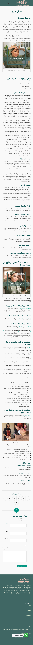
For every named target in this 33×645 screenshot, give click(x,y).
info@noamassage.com (21, 638)
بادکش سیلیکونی (27, 415)
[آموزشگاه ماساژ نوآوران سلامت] (19, 3)
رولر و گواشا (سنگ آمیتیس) (25, 326)
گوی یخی (29, 347)
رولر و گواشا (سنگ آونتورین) (25, 308)
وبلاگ (29, 613)
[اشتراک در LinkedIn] (10, 498)
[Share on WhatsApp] (19, 498)
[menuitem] (8, 3)
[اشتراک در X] (23, 498)
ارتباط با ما (28, 615)
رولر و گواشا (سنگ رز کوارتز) (25, 318)
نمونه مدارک (28, 610)
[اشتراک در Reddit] (5, 498)
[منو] (4, 3)
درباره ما (29, 618)
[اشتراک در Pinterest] (14, 498)
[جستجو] (8, 3)
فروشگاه (29, 608)
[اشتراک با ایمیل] (16, 503)
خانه (30, 605)
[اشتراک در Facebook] (28, 498)
